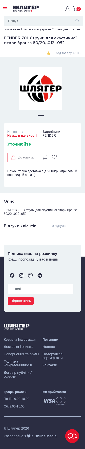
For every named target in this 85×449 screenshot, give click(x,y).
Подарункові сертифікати (52, 356)
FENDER (49, 135)
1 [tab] (41, 115)
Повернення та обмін (21, 354)
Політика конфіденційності (18, 363)
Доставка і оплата (18, 347)
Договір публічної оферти (18, 374)
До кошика (26, 157)
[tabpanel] (41, 88)
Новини (48, 347)
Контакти (49, 365)
